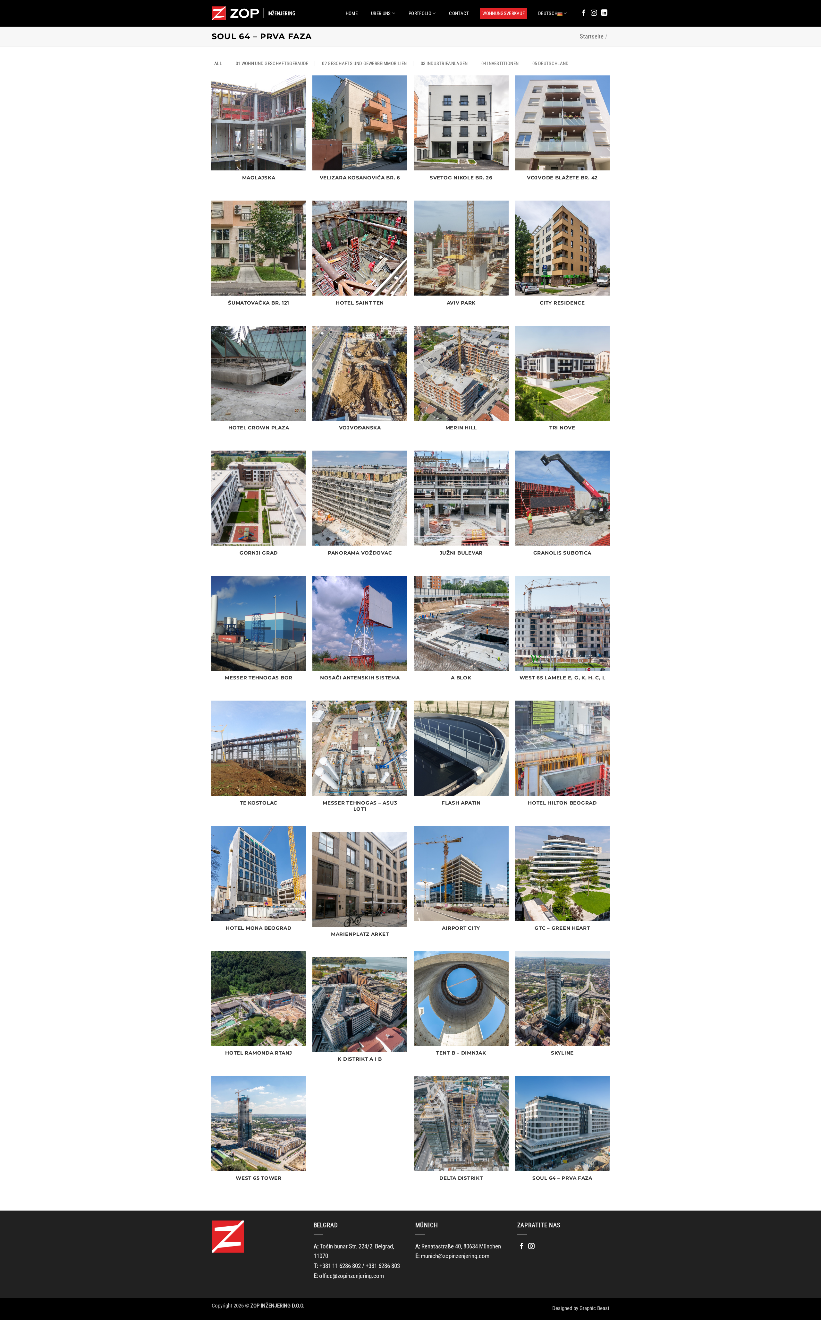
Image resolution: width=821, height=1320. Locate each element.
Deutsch (547, 13)
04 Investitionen (500, 63)
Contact (459, 13)
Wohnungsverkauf (503, 13)
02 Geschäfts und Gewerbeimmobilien (364, 63)
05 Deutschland (550, 63)
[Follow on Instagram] (594, 13)
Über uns (381, 13)
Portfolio (420, 13)
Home (352, 13)
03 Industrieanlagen (444, 63)
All (218, 63)
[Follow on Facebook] (584, 13)
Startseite (592, 36)
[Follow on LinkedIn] (604, 13)
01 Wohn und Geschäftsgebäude (272, 63)
